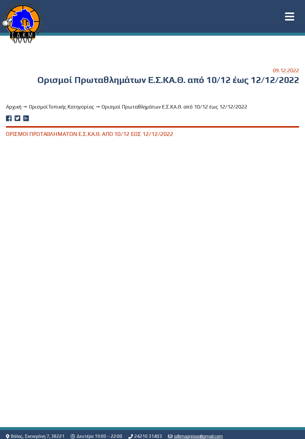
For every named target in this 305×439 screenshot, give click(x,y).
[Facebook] (9, 119)
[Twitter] (17, 119)
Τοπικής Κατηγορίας (71, 107)
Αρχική (13, 107)
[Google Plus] (26, 119)
